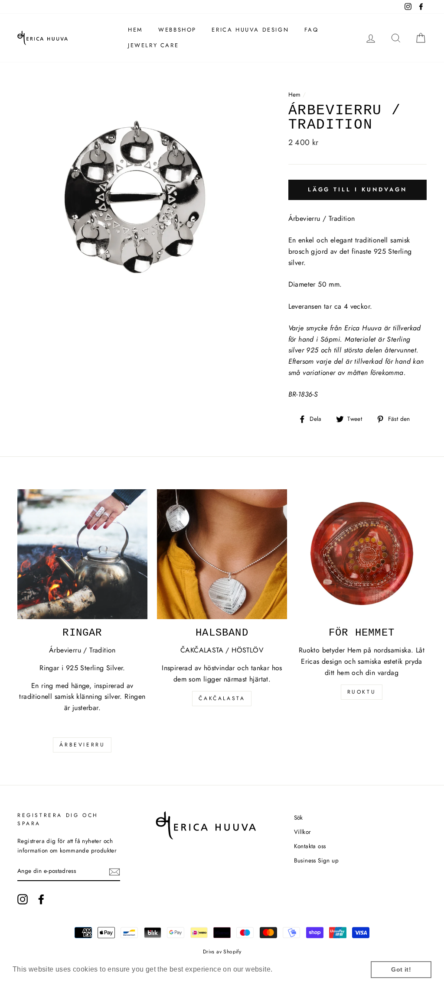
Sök (298, 817)
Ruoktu (361, 692)
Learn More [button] (294, 969)
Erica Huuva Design (250, 30)
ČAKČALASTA (222, 698)
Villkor (302, 831)
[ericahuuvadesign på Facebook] (41, 899)
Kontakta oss (310, 846)
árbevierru (82, 745)
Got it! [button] (401, 969)
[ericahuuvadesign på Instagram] (22, 899)
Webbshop (177, 30)
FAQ (311, 30)
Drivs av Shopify (222, 952)
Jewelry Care (153, 45)
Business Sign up (316, 860)
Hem (135, 30)
